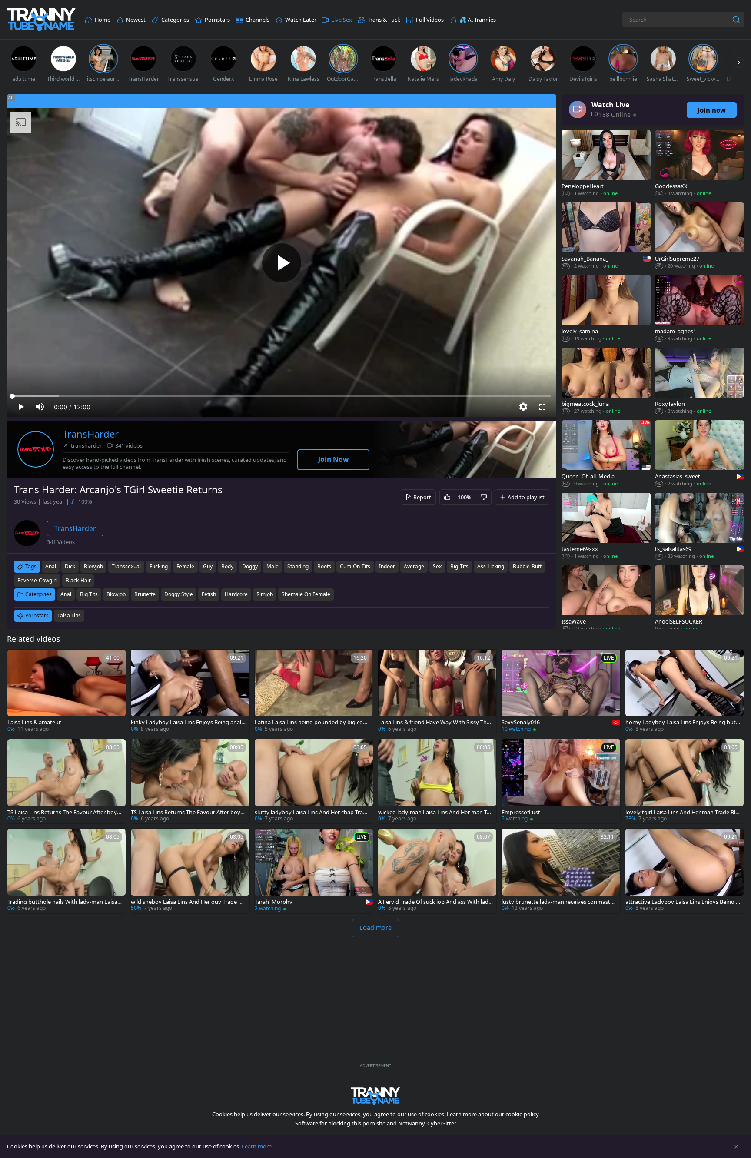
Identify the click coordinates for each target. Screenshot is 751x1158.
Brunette (145, 594)
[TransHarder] (35, 449)
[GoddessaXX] (699, 164)
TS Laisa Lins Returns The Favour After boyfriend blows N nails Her (188, 812)
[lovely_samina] (606, 309)
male (272, 566)
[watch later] (18, 660)
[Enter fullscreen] (542, 406)
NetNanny (411, 1123)
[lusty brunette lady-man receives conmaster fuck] (561, 871)
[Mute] (40, 406)
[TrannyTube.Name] (41, 20)
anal (50, 566)
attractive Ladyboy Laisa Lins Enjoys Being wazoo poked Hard (682, 902)
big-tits (459, 566)
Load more (375, 927)
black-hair (78, 580)
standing (298, 566)
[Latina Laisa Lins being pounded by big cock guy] (314, 692)
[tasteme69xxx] (606, 527)
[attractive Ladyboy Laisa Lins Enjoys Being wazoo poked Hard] (684, 871)
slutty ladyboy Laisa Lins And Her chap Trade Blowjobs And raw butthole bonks (312, 812)
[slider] (281, 396)
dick (70, 566)
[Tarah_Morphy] (314, 871)
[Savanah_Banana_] (606, 236)
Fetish (209, 594)
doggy (250, 566)
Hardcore (236, 594)
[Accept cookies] (736, 1147)
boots (324, 566)
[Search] (736, 19)
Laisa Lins (69, 615)
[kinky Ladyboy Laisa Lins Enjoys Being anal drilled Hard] (190, 692)
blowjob (93, 566)
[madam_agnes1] (699, 309)
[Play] (281, 262)
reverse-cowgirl (37, 580)
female (185, 566)
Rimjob (264, 594)
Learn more (257, 1146)
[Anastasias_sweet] (699, 454)
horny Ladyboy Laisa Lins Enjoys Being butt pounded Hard (681, 722)
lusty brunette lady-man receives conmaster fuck (558, 902)
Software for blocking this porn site (341, 1123)
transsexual (126, 566)
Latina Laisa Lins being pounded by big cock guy (312, 722)
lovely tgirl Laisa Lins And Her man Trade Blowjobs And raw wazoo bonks (682, 812)
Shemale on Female (306, 594)
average (414, 566)
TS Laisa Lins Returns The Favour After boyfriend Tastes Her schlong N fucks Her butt (64, 812)
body (227, 566)
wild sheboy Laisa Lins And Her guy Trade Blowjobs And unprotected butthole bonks (187, 902)
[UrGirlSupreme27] (699, 236)
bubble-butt (527, 566)
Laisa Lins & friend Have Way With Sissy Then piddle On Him (434, 722)
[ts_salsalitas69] (699, 527)
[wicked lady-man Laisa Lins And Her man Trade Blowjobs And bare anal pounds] (437, 781)
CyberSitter (441, 1123)
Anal (65, 594)
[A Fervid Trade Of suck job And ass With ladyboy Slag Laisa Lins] (437, 871)
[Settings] (523, 406)
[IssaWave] (606, 599)
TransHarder (91, 433)
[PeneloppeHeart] (606, 164)
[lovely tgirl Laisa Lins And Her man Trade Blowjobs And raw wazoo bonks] (684, 781)
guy (208, 566)
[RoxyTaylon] (699, 382)
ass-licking (490, 566)
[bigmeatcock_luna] (606, 382)
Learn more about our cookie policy (493, 1114)
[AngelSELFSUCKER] (699, 599)
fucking (159, 566)
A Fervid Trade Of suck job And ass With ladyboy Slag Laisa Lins (435, 902)
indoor (387, 566)
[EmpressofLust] (561, 781)
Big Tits (89, 594)
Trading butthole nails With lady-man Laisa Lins (64, 902)
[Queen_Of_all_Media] (606, 454)
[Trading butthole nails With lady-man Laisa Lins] (66, 871)
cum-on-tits (355, 566)
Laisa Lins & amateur (34, 722)
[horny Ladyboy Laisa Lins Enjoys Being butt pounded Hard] (684, 692)
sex (437, 566)
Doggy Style (178, 594)
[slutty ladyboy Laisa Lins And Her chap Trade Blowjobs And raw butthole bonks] (314, 781)
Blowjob (116, 594)
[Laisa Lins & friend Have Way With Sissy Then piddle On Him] (437, 692)
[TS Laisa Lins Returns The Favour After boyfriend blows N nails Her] (190, 781)
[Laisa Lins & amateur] (66, 692)
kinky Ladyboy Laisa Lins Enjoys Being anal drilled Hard (186, 722)
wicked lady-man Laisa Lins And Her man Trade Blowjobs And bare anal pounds (435, 812)
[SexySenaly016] (561, 692)
